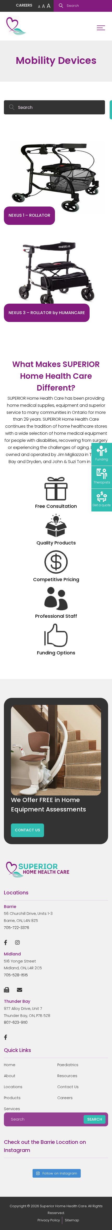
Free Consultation (56, 506)
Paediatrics (67, 1064)
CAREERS (24, 5)
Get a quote (102, 505)
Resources (67, 1075)
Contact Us (68, 1086)
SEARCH (94, 1119)
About (9, 1075)
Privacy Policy (49, 1220)
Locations (13, 1086)
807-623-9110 (16, 1022)
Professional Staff (56, 616)
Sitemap (72, 1220)
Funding (101, 459)
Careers (65, 1097)
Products (12, 1097)
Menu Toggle (101, 26)
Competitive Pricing (56, 579)
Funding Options (56, 652)
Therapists (102, 482)
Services (12, 1108)
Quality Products (56, 542)
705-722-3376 (16, 927)
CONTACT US (27, 830)
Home (9, 1064)
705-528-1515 (16, 975)
